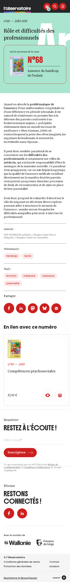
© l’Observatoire (14, 557)
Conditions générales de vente (22, 561)
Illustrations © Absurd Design (20, 578)
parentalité (12, 283)
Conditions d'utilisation (36, 467)
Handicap (11, 255)
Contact (54, 561)
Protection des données (18, 566)
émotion (11, 275)
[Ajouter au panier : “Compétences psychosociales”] (60, 395)
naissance (48, 275)
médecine (29, 275)
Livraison (54, 566)
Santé (27, 255)
